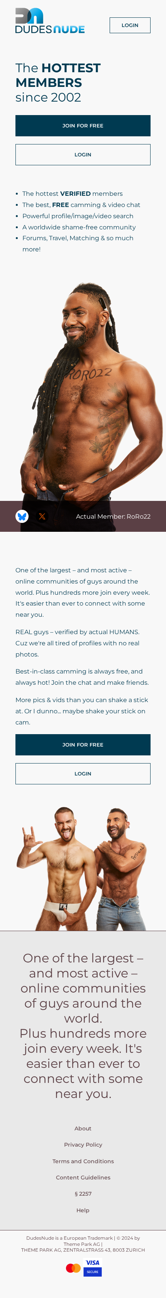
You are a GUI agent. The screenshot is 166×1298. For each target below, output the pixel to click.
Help (83, 1210)
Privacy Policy (83, 1144)
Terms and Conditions (83, 1161)
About (83, 1128)
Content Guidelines (83, 1177)
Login (130, 25)
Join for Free (83, 125)
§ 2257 (83, 1193)
